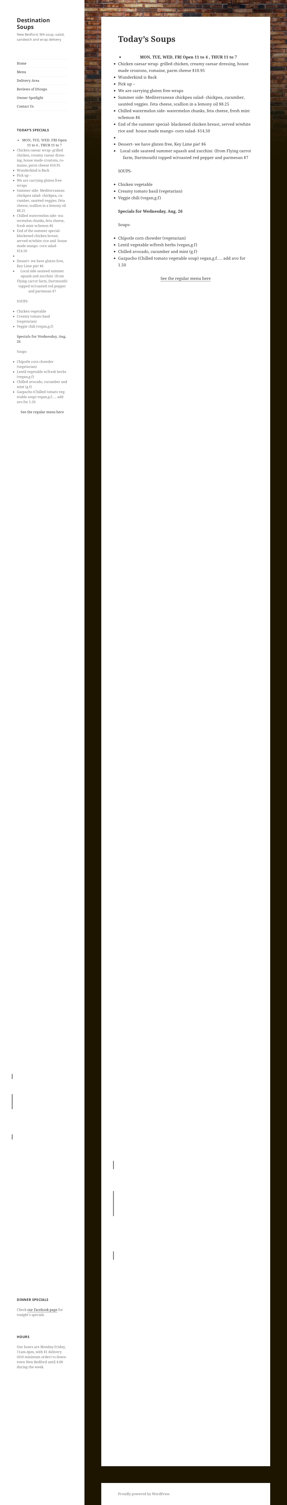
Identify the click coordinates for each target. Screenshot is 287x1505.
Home (21, 63)
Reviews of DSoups (32, 89)
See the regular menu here (42, 412)
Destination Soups (33, 23)
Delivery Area (28, 80)
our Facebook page (42, 1309)
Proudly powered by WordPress (144, 1494)
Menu (21, 72)
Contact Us (25, 106)
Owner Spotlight (30, 97)
